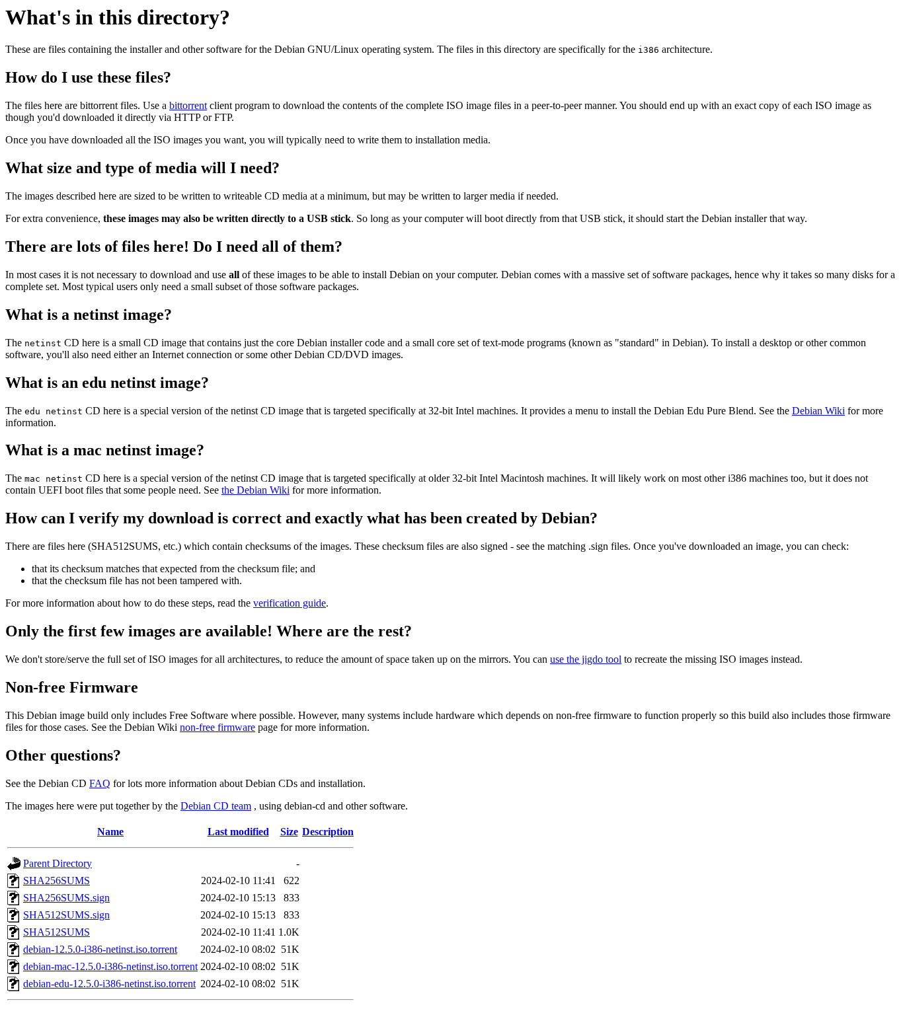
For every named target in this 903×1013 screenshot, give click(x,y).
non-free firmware (217, 727)
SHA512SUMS (56, 932)
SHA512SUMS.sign (66, 914)
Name (110, 831)
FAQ (99, 783)
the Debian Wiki (255, 490)
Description (328, 831)
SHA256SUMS (56, 880)
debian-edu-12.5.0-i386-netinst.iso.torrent (109, 983)
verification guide (289, 603)
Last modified (238, 831)
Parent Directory (57, 863)
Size (289, 831)
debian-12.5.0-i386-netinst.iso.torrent (100, 949)
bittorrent (188, 105)
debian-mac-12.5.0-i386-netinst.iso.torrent (110, 966)
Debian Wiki (818, 410)
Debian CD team (215, 805)
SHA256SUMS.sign (66, 897)
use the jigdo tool (585, 659)
